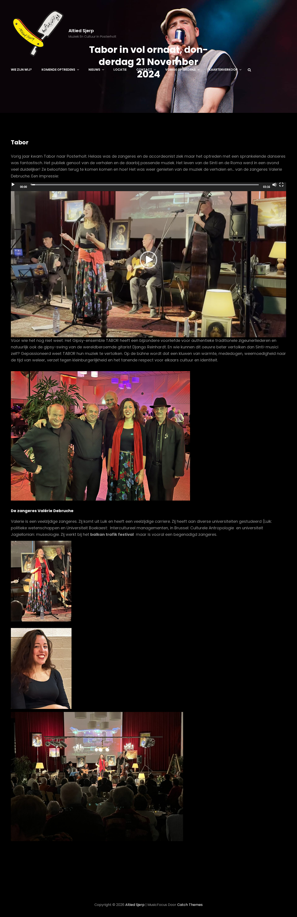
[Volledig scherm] (281, 184)
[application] (148, 259)
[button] (148, 260)
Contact (144, 69)
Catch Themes (190, 904)
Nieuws (94, 69)
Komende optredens (58, 69)
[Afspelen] (13, 184)
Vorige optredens (180, 69)
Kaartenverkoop (223, 69)
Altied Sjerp (81, 31)
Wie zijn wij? (21, 69)
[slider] (145, 184)
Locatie (120, 69)
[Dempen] (274, 184)
